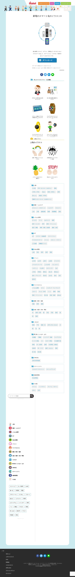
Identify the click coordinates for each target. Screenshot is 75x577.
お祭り (45, 261)
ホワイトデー (50, 268)
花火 (60, 275)
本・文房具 (39, 344)
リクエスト (18, 498)
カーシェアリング (51, 369)
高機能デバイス (43, 243)
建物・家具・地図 (38, 301)
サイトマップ (8, 573)
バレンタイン (55, 264)
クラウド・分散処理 (41, 236)
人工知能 (34, 243)
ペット (49, 291)
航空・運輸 (35, 227)
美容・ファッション (51, 224)
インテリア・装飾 (47, 337)
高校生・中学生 (43, 195)
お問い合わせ (8, 567)
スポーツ (34, 291)
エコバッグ (12, 486)
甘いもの (12, 510)
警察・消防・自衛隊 (45, 227)
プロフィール (13, 494)
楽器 (45, 344)
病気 (60, 211)
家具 (38, 303)
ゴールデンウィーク (37, 264)
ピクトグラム (13, 502)
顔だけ (11, 498)
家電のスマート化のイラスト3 (47, 16)
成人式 (50, 272)
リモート (28, 494)
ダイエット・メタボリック (38, 208)
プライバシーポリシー (10, 570)
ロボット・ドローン (56, 240)
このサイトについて (44, 3)
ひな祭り (42, 268)
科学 (43, 224)
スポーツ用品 (48, 341)
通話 (22, 490)
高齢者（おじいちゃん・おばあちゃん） (42, 199)
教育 (53, 220)
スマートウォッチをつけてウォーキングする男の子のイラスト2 (52, 136)
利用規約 (57, 3)
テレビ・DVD (42, 291)
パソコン (46, 240)
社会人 (43, 192)
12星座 (17, 490)
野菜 (27, 506)
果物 (16, 506)
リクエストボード (65, 3)
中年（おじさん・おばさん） (45, 188)
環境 (51, 252)
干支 (38, 325)
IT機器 (39, 337)
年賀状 (11, 515)
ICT (33, 65)
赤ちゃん (34, 195)
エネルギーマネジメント (38, 369)
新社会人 (56, 272)
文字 (39, 390)
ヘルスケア (50, 208)
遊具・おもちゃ (49, 348)
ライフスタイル (38, 285)
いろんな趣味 (35, 287)
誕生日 (34, 279)
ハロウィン (35, 268)
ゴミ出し (21, 494)
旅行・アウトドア (36, 275)
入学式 (34, 272)
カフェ (42, 287)
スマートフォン (52, 236)
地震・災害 (38, 312)
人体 (33, 211)
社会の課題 (37, 249)
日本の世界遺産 (36, 360)
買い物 (46, 295)
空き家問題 (35, 378)
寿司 (28, 502)
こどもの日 (47, 264)
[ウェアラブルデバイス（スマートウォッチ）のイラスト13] (52, 108)
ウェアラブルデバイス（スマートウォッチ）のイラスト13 (52, 117)
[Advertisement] (20, 410)
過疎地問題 (37, 375)
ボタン (34, 390)
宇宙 (52, 312)
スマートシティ (38, 366)
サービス (34, 220)
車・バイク (40, 348)
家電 (45, 68)
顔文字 (18, 510)
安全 (38, 252)
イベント (36, 258)
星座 (56, 312)
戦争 (42, 252)
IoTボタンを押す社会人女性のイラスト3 (37, 99)
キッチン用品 (35, 341)
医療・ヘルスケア (38, 205)
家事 (54, 291)
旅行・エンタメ (36, 224)
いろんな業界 (37, 217)
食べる (11, 490)
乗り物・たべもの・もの (37, 68)
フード (40, 220)
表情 (58, 192)
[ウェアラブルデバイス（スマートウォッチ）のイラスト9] (37, 127)
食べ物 (34, 351)
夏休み (45, 272)
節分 (55, 275)
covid (27, 486)
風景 (37, 316)
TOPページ (8, 553)
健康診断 (43, 211)
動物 (33, 325)
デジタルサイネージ (37, 240)
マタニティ (58, 208)
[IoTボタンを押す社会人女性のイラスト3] (37, 90)
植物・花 (43, 325)
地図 (33, 303)
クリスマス (57, 261)
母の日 (45, 275)
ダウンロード (47, 60)
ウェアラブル (57, 337)
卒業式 (39, 272)
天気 (48, 312)
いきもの (36, 322)
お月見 (34, 261)
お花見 (50, 261)
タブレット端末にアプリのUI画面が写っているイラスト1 (37, 117)
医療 (49, 211)
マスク (24, 510)
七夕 (56, 268)
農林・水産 (54, 227)
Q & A (52, 3)
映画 (59, 291)
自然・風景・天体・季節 (40, 309)
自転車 (34, 348)
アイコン (34, 386)
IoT (36, 65)
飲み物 (39, 351)
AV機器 (34, 337)
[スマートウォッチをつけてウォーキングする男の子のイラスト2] (52, 127)
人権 (33, 252)
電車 (56, 348)
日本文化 (36, 357)
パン (11, 506)
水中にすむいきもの (52, 325)
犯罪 (46, 252)
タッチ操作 (20, 486)
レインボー (21, 502)
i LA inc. (41, 565)
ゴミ (42, 341)
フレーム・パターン (52, 386)
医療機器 (54, 211)
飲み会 (59, 295)
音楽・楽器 (52, 295)
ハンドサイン (42, 386)
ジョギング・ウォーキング (53, 287)
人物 (35, 185)
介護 (38, 211)
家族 (55, 188)
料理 (24, 498)
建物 (42, 303)
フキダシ (21, 506)
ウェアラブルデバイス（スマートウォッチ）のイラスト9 (37, 136)
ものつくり (47, 220)
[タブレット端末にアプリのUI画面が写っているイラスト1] (37, 108)
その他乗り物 (57, 341)
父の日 (50, 275)
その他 (34, 188)
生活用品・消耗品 (53, 344)
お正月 (39, 261)
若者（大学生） (51, 192)
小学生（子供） (36, 192)
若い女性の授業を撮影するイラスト (52, 99)
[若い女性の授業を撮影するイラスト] (52, 90)
